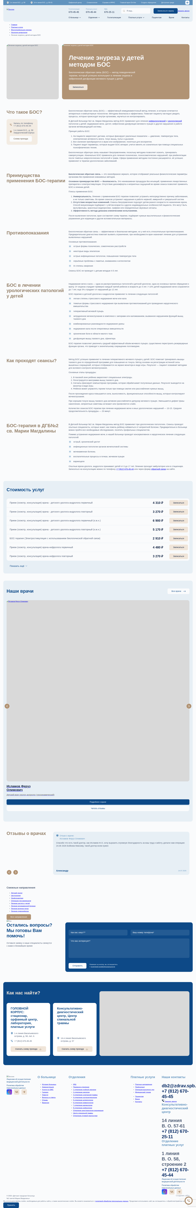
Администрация (48, 1087)
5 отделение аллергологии (83, 1100)
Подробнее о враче (98, 802)
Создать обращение (148, 2)
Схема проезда (20, 139)
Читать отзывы (98, 808)
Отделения (92, 17)
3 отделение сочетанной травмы (85, 1095)
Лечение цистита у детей (20, 903)
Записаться (78, 87)
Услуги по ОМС (47, 1089)
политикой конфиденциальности (103, 967)
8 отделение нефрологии (82, 1108)
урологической (175, 121)
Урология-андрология (19, 32)
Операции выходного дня (144, 1089)
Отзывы (45, 1100)
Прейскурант (140, 1087)
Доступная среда (167, 2)
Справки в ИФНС (108, 2)
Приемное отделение (81, 1087)
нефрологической (157, 121)
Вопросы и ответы (49, 1097)
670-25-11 (109, 10)
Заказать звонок (183, 11)
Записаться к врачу (165, 11)
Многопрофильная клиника (21, 30)
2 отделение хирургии (81, 1092)
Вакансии (45, 1103)
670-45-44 (91, 10)
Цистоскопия (16, 895)
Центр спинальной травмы (83, 1113)
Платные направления (143, 1084)
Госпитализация (114, 17)
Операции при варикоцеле (21, 901)
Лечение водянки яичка (20, 908)
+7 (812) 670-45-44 (125, 469)
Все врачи (176, 591)
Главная (14, 25)
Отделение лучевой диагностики (85, 1116)
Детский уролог (16, 893)
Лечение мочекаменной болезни (23, 906)
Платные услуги (135, 17)
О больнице (73, 17)
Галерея (45, 1092)
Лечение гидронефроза (20, 911)
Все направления (18, 917)
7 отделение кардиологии (82, 1105)
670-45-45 (74, 10)
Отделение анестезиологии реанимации (88, 1110)
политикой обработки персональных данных (111, 1201)
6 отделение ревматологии (83, 1103)
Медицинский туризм (143, 1092)
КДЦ (74, 1084)
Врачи (171, 17)
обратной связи (158, 469)
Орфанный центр (75, 2)
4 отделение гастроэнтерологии (85, 1097)
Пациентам (156, 17)
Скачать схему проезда (26, 1049)
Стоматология (92, 2)
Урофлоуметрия (17, 898)
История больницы (49, 1084)
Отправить (77, 966)
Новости (45, 1095)
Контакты (185, 17)
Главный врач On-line (128, 2)
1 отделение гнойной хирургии (84, 1089)
